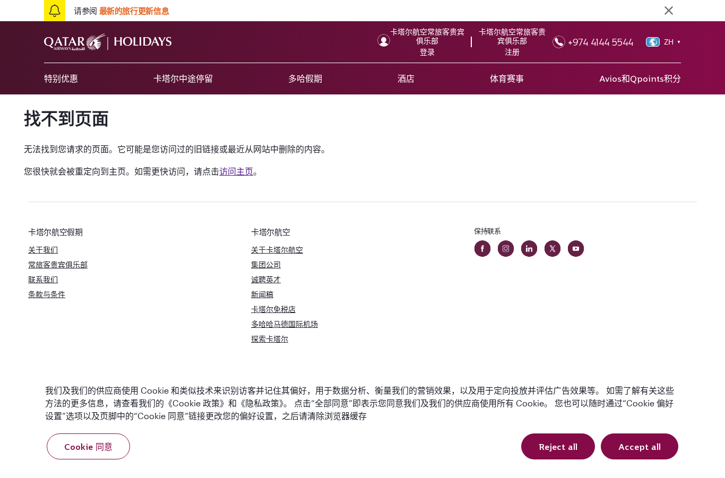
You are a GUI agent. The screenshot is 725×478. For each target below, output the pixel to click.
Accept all (639, 446)
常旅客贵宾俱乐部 (58, 264)
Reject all (558, 446)
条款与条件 (46, 294)
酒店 (406, 78)
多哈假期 (305, 78)
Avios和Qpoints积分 (640, 78)
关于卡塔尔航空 (277, 249)
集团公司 (266, 264)
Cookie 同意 (88, 446)
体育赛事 (507, 78)
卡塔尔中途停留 (183, 78)
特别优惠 (61, 78)
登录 (427, 52)
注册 (512, 52)
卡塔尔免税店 (273, 309)
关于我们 (43, 249)
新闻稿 (262, 294)
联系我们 (43, 279)
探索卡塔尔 (269, 338)
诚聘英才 (266, 279)
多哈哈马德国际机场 (284, 323)
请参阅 (121, 10)
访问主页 (236, 171)
